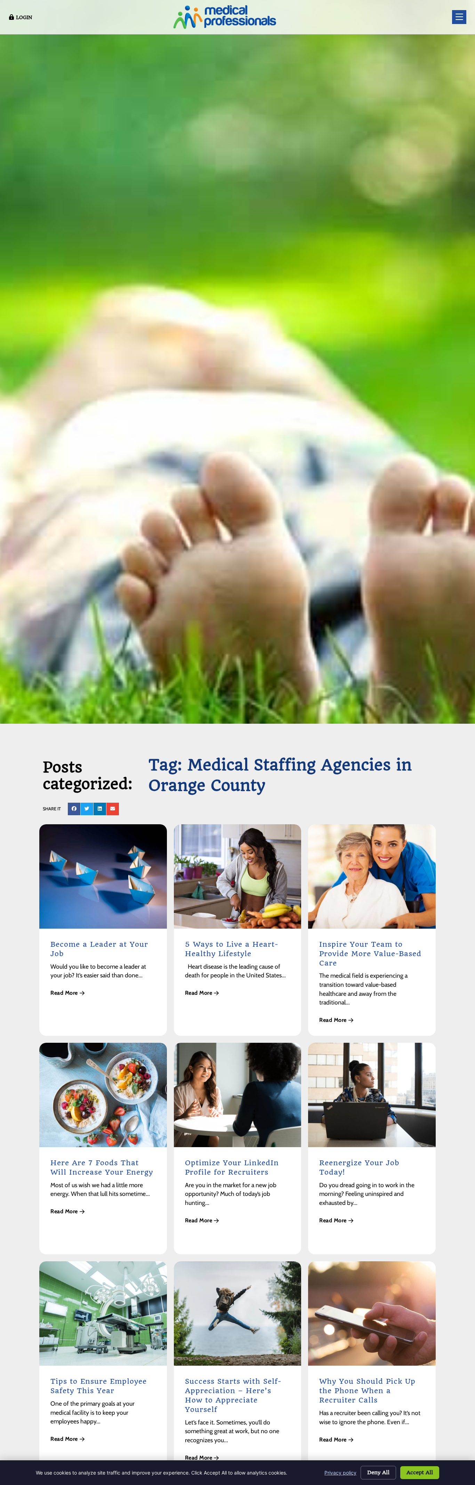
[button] (74, 809)
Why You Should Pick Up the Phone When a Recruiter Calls (367, 1390)
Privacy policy (340, 1473)
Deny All (378, 1472)
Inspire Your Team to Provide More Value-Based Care (370, 953)
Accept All (419, 1472)
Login (24, 17)
